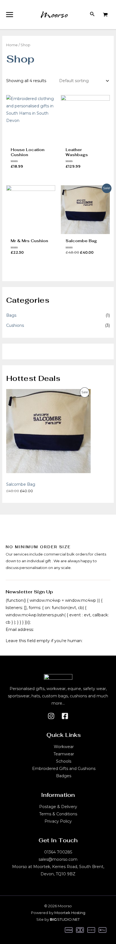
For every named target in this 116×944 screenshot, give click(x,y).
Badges (63, 775)
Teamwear (63, 753)
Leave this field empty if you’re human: (44, 640)
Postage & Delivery (58, 806)
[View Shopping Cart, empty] (105, 14)
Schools (63, 761)
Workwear (64, 746)
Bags (11, 315)
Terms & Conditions (58, 813)
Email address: (20, 629)
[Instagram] (51, 715)
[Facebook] (64, 715)
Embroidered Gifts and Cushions (63, 768)
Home (12, 45)
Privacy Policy (58, 821)
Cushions (15, 325)
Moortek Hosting (69, 912)
